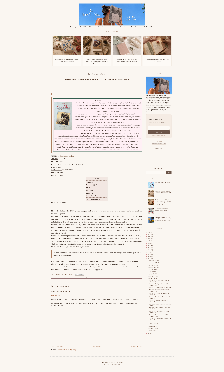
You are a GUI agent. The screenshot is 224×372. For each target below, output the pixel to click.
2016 (149, 254)
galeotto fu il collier (69, 277)
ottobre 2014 (152, 265)
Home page (73, 27)
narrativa (83, 277)
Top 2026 (83, 27)
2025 (149, 234)
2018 (149, 250)
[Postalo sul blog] (78, 275)
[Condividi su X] (79, 275)
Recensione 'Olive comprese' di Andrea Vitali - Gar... (159, 308)
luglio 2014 (152, 272)
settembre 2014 (153, 267)
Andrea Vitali (60, 277)
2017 (149, 252)
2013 (149, 333)
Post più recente (57, 346)
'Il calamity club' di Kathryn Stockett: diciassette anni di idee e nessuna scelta (163, 192)
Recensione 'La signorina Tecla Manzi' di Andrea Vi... (160, 319)
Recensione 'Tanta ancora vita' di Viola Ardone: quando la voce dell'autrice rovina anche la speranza (163, 220)
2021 (149, 243)
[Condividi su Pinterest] (83, 275)
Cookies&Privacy (149, 27)
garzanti (78, 277)
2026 (149, 232)
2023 (149, 239)
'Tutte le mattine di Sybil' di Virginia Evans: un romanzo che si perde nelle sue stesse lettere (163, 202)
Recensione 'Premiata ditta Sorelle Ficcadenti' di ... (158, 322)
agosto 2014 (152, 269)
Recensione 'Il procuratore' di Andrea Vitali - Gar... (159, 312)
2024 (149, 236)
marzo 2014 (152, 326)
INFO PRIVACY (56, 295)
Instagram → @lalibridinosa (159, 143)
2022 (149, 241)
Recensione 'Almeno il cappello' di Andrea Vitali (160, 304)
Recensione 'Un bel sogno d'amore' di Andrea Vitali (159, 290)
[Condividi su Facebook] (81, 275)
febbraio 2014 (153, 328)
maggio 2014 (152, 276)
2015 (149, 256)
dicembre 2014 (153, 260)
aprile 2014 (152, 278)
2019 (149, 247)
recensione (90, 277)
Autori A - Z (128, 27)
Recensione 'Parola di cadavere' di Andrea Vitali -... (160, 297)
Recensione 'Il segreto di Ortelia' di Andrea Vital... (158, 315)
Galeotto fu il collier (66, 156)
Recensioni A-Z (116, 27)
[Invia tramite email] (76, 275)
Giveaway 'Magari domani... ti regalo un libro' (162, 183)
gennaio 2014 (153, 330)
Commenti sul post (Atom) (67, 350)
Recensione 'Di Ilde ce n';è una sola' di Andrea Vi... (159, 294)
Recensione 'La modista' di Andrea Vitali (160, 287)
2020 (149, 245)
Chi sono (138, 27)
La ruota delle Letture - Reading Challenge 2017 (162, 209)
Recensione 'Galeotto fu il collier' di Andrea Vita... (158, 301)
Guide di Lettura (103, 27)
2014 (149, 258)
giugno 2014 (152, 274)
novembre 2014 (153, 263)
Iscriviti (159, 132)
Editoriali (92, 27)
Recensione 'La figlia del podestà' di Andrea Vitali (158, 284)
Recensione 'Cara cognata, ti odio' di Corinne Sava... (159, 281)
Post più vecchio (136, 346)
